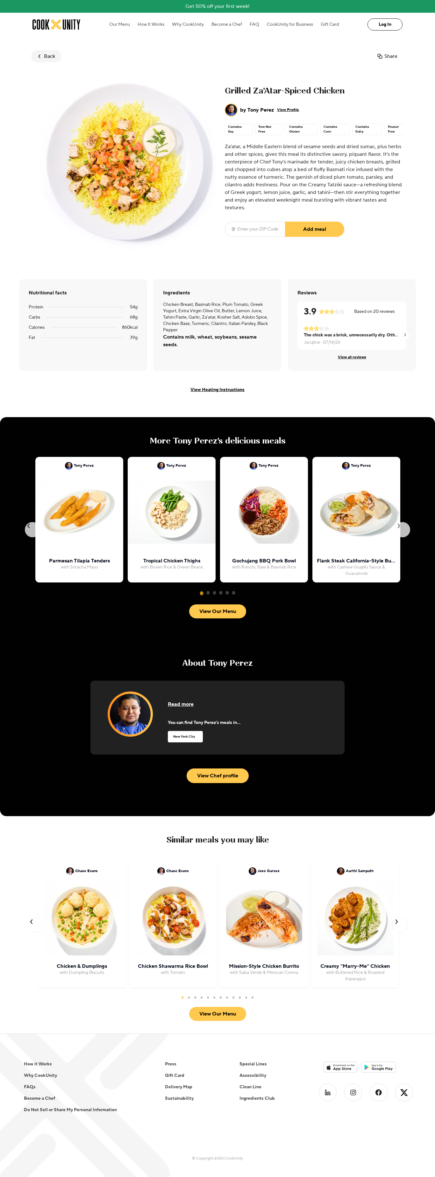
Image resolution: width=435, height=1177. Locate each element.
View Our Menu (217, 611)
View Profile (288, 109)
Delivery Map (178, 1087)
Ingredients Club (257, 1098)
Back (49, 56)
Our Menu (119, 24)
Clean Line (250, 1087)
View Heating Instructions (217, 390)
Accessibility (252, 1075)
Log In (385, 24)
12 (252, 997)
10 (240, 997)
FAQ (254, 24)
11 (246, 997)
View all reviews (352, 357)
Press (170, 1064)
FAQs (30, 1087)
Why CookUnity (188, 24)
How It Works (151, 24)
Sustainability (179, 1098)
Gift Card (330, 24)
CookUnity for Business (290, 24)
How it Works (38, 1064)
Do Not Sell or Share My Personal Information (70, 1110)
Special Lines (253, 1064)
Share (390, 56)
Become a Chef (226, 24)
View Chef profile (217, 776)
